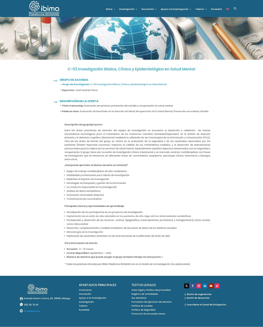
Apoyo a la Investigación (174, 9)
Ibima (109, 9)
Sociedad (216, 9)
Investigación (127, 9)
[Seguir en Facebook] (192, 285)
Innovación (147, 9)
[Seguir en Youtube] (211, 285)
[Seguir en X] (186, 285)
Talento (199, 9)
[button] (235, 12)
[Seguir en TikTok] (217, 285)
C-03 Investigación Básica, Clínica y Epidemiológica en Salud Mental (113, 84)
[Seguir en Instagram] (198, 285)
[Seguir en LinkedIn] (204, 285)
